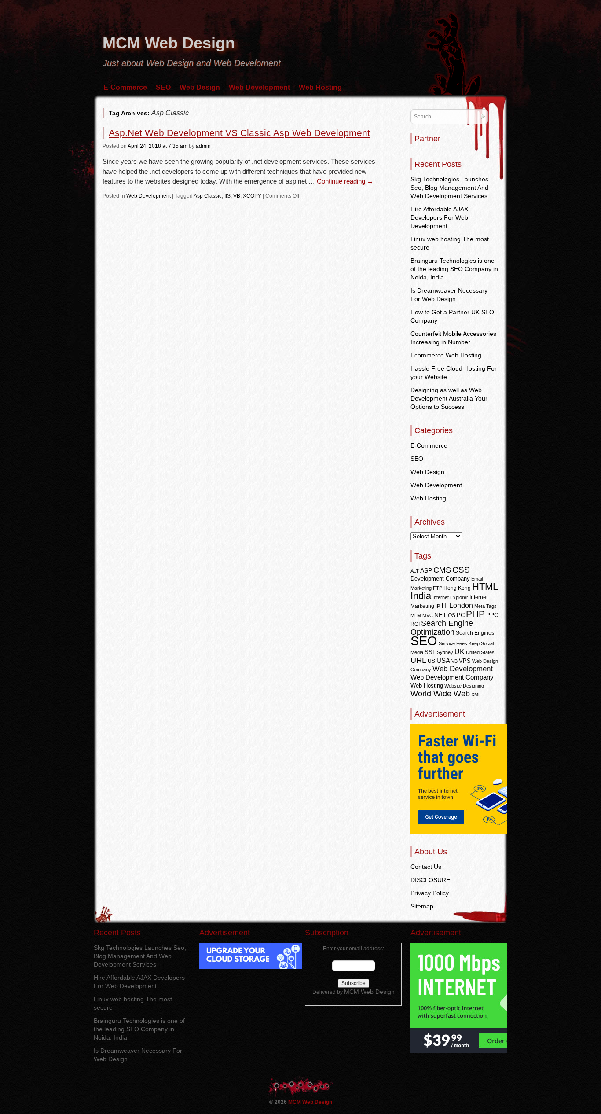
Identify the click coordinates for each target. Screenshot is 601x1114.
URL (418, 660)
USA (443, 660)
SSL (430, 652)
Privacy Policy (429, 893)
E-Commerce (125, 87)
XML (476, 694)
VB (236, 196)
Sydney (445, 652)
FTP (437, 588)
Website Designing (464, 685)
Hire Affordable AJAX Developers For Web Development (439, 217)
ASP (426, 570)
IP (438, 606)
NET (440, 615)
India (420, 595)
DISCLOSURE (430, 879)
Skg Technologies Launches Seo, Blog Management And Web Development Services (449, 187)
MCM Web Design (169, 43)
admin (203, 146)
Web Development (259, 87)
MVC (427, 615)
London (461, 605)
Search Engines (475, 633)
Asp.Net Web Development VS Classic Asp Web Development (239, 133)
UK (459, 651)
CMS (442, 570)
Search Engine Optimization (441, 627)
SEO (163, 87)
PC (461, 615)
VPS (465, 661)
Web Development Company (452, 677)
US (431, 661)
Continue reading (345, 181)
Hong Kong (457, 588)
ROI (415, 624)
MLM (415, 615)
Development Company (440, 578)
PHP (475, 614)
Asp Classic (208, 196)
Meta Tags (485, 606)
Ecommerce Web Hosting (445, 355)
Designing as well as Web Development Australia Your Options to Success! (448, 398)
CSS (461, 569)
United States (480, 652)
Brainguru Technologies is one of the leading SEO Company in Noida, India (454, 269)
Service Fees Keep (459, 643)
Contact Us (425, 866)
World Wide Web (440, 693)
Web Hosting (320, 87)
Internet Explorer (450, 597)
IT (444, 605)
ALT (414, 571)
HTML (485, 586)
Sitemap (421, 906)
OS (451, 615)
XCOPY (252, 196)
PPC (492, 614)
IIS (227, 196)
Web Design (200, 87)
